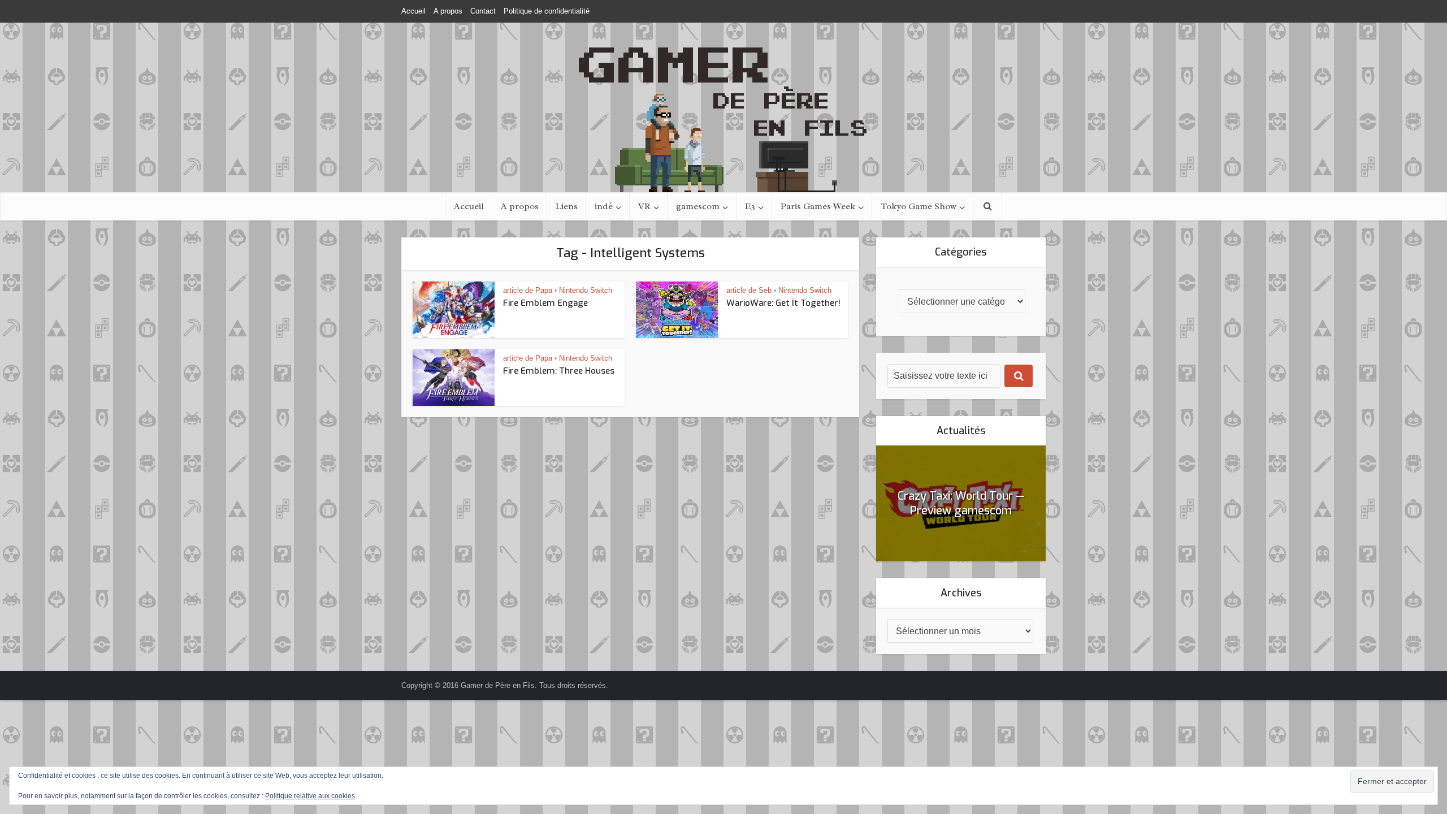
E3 (750, 206)
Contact (483, 11)
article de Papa (527, 290)
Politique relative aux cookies (310, 796)
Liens (567, 206)
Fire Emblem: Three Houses (558, 370)
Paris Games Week (818, 206)
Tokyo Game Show (918, 206)
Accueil (413, 11)
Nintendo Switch (585, 290)
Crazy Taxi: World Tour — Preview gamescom (961, 503)
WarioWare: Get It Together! (783, 303)
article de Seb (749, 290)
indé (604, 206)
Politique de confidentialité (547, 11)
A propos (448, 11)
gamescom (698, 206)
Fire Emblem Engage (545, 303)
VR (644, 206)
